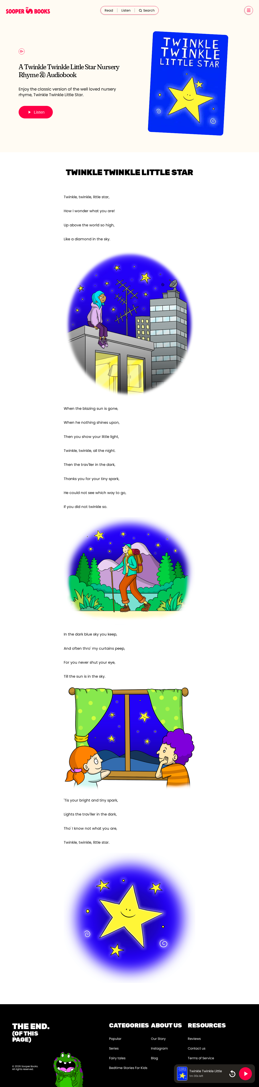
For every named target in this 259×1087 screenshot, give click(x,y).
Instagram (159, 1048)
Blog (154, 1058)
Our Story (158, 1038)
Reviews (194, 1038)
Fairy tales (117, 1058)
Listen (126, 10)
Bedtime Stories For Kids (128, 1068)
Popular (115, 1038)
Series (114, 1048)
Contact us (196, 1048)
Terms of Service (201, 1058)
